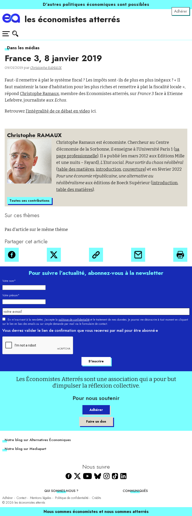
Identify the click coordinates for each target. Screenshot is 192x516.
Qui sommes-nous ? (61, 490)
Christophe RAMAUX (46, 68)
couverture (134, 169)
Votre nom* (9, 281)
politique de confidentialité (74, 320)
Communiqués (135, 490)
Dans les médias (23, 48)
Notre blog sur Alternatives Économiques (38, 439)
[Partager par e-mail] (138, 255)
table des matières (76, 169)
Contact (21, 497)
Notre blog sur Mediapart (25, 448)
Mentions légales (40, 497)
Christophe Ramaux (39, 93)
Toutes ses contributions (29, 200)
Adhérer (180, 11)
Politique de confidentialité (71, 497)
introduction (108, 169)
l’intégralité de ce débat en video (58, 111)
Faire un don (96, 421)
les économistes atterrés (72, 19)
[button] (12, 255)
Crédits (96, 497)
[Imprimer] (180, 255)
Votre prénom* (10, 295)
